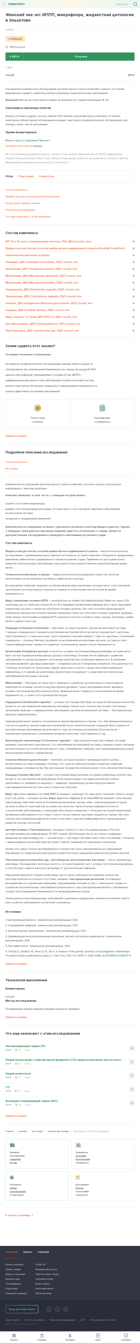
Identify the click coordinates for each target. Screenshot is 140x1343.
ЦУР (83, 1319)
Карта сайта (12, 1319)
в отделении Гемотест (36, 140)
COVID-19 (40, 1264)
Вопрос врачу (42, 1283)
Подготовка (11, 1288)
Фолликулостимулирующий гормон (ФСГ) (31, 1100)
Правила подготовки (17, 145)
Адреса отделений (15, 1274)
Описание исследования (20, 209)
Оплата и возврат (34, 1319)
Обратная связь (43, 1293)
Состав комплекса (16, 189)
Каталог (14, 1340)
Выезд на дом (12, 1279)
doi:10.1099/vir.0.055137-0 (116, 955)
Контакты (126, 1340)
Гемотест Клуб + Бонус (47, 1274)
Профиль (70, 1340)
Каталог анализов (14, 1264)
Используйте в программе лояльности (82, 1189)
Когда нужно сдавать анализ (22, 203)
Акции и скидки (13, 1269)
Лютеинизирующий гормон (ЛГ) (25, 1046)
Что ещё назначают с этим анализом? (28, 216)
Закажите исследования (17, 1157)
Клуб (98, 1340)
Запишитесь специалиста (83, 1157)
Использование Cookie (103, 1319)
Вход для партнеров (22, 1309)
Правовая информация (62, 1319)
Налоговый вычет (44, 1288)
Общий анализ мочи (18, 1073)
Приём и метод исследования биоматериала (32, 196)
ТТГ (7, 1087)
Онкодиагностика (44, 1279)
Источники (11, 468)
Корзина (42, 1340)
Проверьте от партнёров (18, 1189)
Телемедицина (13, 1283)
